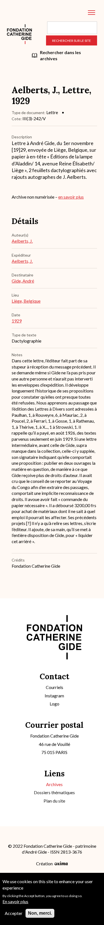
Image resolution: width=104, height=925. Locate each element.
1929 (17, 320)
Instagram (54, 695)
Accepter (13, 913)
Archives (54, 784)
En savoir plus (15, 901)
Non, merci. (40, 913)
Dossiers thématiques (54, 792)
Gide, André (23, 280)
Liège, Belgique (26, 300)
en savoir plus (71, 196)
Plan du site (54, 800)
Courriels (54, 687)
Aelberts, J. (22, 241)
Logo (54, 703)
